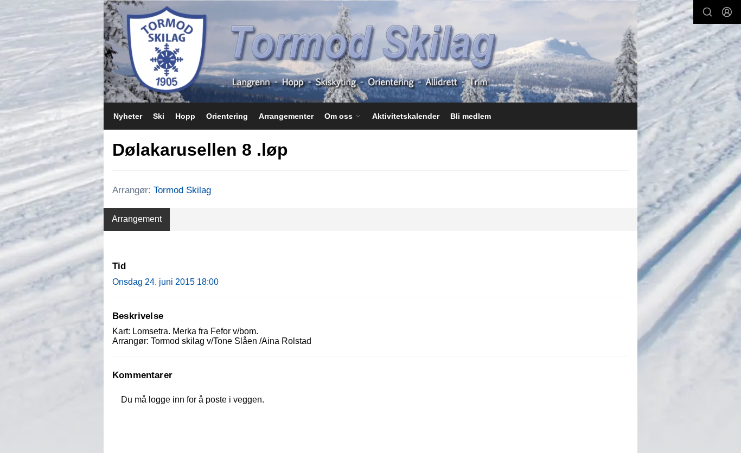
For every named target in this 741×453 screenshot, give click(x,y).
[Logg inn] (727, 12)
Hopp (185, 116)
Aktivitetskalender (405, 116)
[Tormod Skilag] (370, 52)
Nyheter (127, 116)
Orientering (227, 116)
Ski (158, 116)
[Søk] (707, 12)
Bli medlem (470, 116)
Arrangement (137, 219)
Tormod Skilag (182, 190)
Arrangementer (286, 116)
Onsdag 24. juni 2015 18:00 (165, 281)
